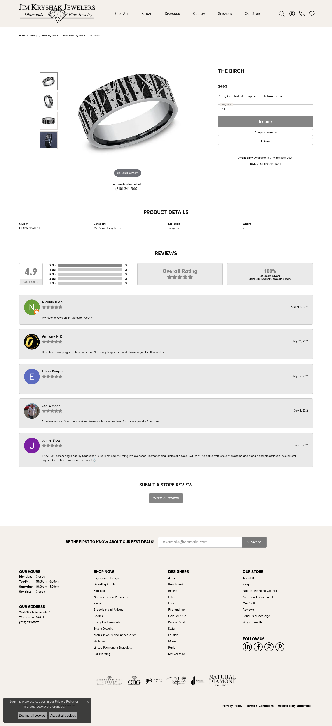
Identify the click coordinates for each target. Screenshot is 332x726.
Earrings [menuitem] (99, 591)
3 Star (52, 274)
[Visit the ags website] (109, 680)
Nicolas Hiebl (52, 302)
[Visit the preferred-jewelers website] (176, 680)
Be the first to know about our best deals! (110, 541)
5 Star (52, 265)
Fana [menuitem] (171, 603)
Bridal (147, 14)
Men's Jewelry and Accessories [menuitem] (115, 635)
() (125, 265)
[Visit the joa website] (197, 680)
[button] (282, 13)
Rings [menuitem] (97, 603)
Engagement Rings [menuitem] (106, 578)
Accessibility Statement (294, 706)
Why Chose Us (252, 622)
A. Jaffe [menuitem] (173, 578)
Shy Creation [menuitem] (176, 654)
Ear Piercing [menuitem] (102, 654)
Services (225, 14)
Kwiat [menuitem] (171, 629)
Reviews (248, 610)
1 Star (52, 283)
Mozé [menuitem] (172, 641)
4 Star (52, 269)
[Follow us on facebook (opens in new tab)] (258, 646)
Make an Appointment (258, 597)
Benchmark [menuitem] (175, 584)
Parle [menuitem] (171, 648)
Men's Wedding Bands (107, 228)
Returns (265, 141)
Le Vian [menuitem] (173, 635)
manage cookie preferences (44, 706)
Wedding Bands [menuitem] (104, 584)
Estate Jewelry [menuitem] (103, 629)
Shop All (122, 14)
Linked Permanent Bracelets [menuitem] (113, 648)
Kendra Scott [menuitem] (177, 622)
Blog (246, 584)
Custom (199, 14)
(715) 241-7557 (126, 189)
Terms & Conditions (260, 706)
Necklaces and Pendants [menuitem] (111, 597)
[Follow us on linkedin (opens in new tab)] (247, 646)
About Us (249, 578)
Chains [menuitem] (98, 616)
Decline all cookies (32, 715)
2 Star (52, 278)
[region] (127, 110)
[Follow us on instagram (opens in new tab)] (269, 646)
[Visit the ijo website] (153, 680)
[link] (302, 13)
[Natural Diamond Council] (222, 680)
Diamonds (172, 14)
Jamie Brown (52, 440)
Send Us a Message (256, 616)
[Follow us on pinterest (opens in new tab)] (279, 646)
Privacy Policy (232, 706)
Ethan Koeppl (52, 371)
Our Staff (249, 603)
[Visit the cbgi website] (134, 680)
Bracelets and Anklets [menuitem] (108, 610)
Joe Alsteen (51, 406)
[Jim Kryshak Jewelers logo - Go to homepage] (57, 13)
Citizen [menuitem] (172, 597)
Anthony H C (52, 337)
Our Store (253, 14)
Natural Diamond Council (260, 591)
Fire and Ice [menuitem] (176, 610)
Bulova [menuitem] (172, 591)
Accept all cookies (63, 715)
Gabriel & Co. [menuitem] (177, 616)
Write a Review (166, 498)
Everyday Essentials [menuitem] (107, 622)
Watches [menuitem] (99, 641)
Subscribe (254, 542)
